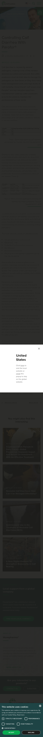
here (22, 365)
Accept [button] (11, 732)
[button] (21, 728)
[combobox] (40, 706)
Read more (20, 715)
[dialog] (21, 720)
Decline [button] (31, 732)
